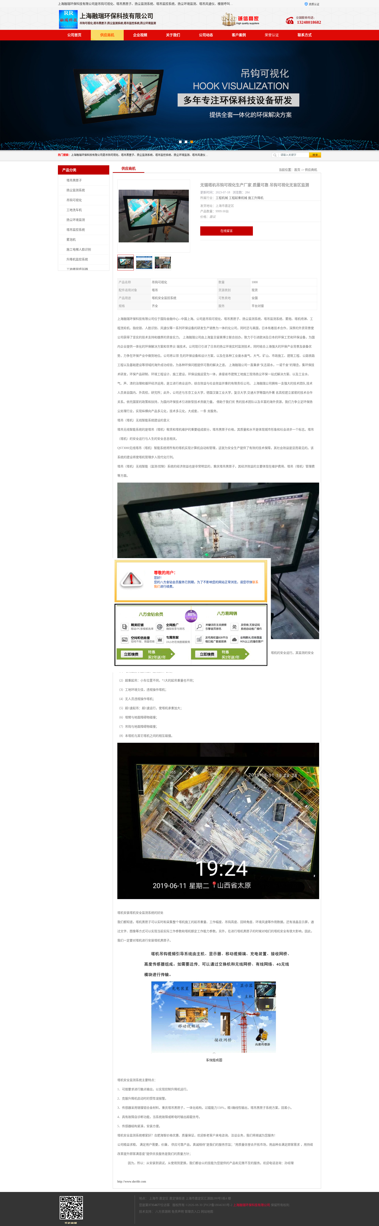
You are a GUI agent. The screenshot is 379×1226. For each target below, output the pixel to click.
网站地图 (207, 1211)
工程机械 (222, 198)
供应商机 (107, 35)
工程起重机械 (238, 198)
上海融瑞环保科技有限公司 (251, 1205)
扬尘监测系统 (75, 190)
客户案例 (239, 35)
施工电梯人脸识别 (78, 249)
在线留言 (226, 231)
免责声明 (178, 1211)
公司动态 (206, 35)
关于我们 (173, 35)
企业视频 (140, 35)
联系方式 (305, 35)
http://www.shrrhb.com (131, 1181)
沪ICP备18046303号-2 (217, 1205)
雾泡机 (71, 239)
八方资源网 (163, 1211)
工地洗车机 (74, 210)
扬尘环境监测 (75, 220)
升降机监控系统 (77, 259)
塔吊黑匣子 (74, 180)
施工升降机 (255, 198)
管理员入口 (192, 1211)
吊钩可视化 (74, 200)
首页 (297, 169)
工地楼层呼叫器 (77, 269)
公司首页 (74, 35)
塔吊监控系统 (75, 229)
